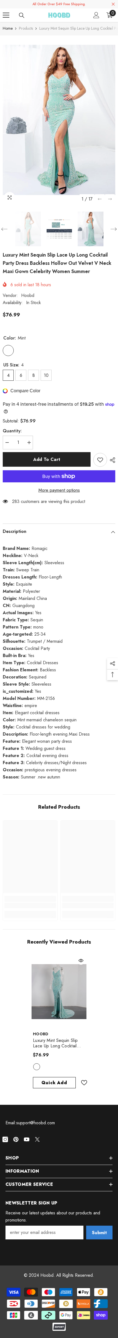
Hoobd (27, 295)
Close (113, 4)
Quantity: (12, 431)
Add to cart (46, 459)
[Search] (21, 15)
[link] (30, 905)
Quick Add (54, 1083)
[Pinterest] (16, 1139)
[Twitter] (37, 1139)
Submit (99, 1232)
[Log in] (96, 15)
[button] (100, 199)
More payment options (59, 490)
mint (36, 1066)
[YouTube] (26, 1139)
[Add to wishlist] (100, 460)
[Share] (111, 460)
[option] (59, 120)
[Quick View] (81, 960)
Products (26, 28)
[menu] (6, 15)
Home (8, 28)
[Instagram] (5, 1139)
